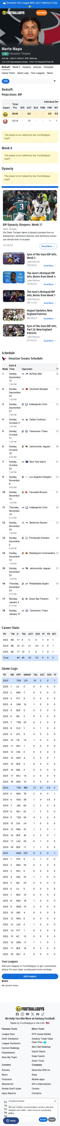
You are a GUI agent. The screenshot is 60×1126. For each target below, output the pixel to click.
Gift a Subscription (41, 1084)
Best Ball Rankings (41, 1046)
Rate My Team (9, 1057)
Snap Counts (38, 1056)
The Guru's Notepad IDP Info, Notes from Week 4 (41, 274)
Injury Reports (9, 1093)
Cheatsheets (8, 1052)
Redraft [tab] (6, 67)
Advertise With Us (41, 1070)
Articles (6, 1070)
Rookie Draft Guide (11, 1088)
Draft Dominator (10, 1038)
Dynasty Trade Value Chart (43, 1040)
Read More (47, 246)
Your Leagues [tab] (38, 73)
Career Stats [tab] (8, 73)
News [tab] (50, 73)
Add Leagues (30, 976)
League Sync (8, 1034)
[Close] (55, 1101)
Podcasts (7, 1079)
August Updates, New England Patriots (39, 312)
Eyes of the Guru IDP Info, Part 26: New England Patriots (42, 329)
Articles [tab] (37, 67)
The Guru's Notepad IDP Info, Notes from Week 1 (41, 293)
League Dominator (11, 1043)
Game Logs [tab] (23, 73)
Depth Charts (38, 1051)
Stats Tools (38, 1060)
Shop (34, 1074)
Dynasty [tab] (27, 67)
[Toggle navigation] (55, 13)
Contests (36, 1093)
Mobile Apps (38, 1079)
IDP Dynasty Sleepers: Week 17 (22, 225)
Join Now (41, 12)
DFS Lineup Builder (41, 1034)
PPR (6, 81)
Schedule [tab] (48, 67)
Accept (43, 1119)
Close (51, 1119)
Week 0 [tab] (16, 67)
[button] (54, 81)
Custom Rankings (10, 1048)
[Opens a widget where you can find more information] (11, 1121)
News (5, 1074)
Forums (35, 1088)
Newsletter (8, 1084)
